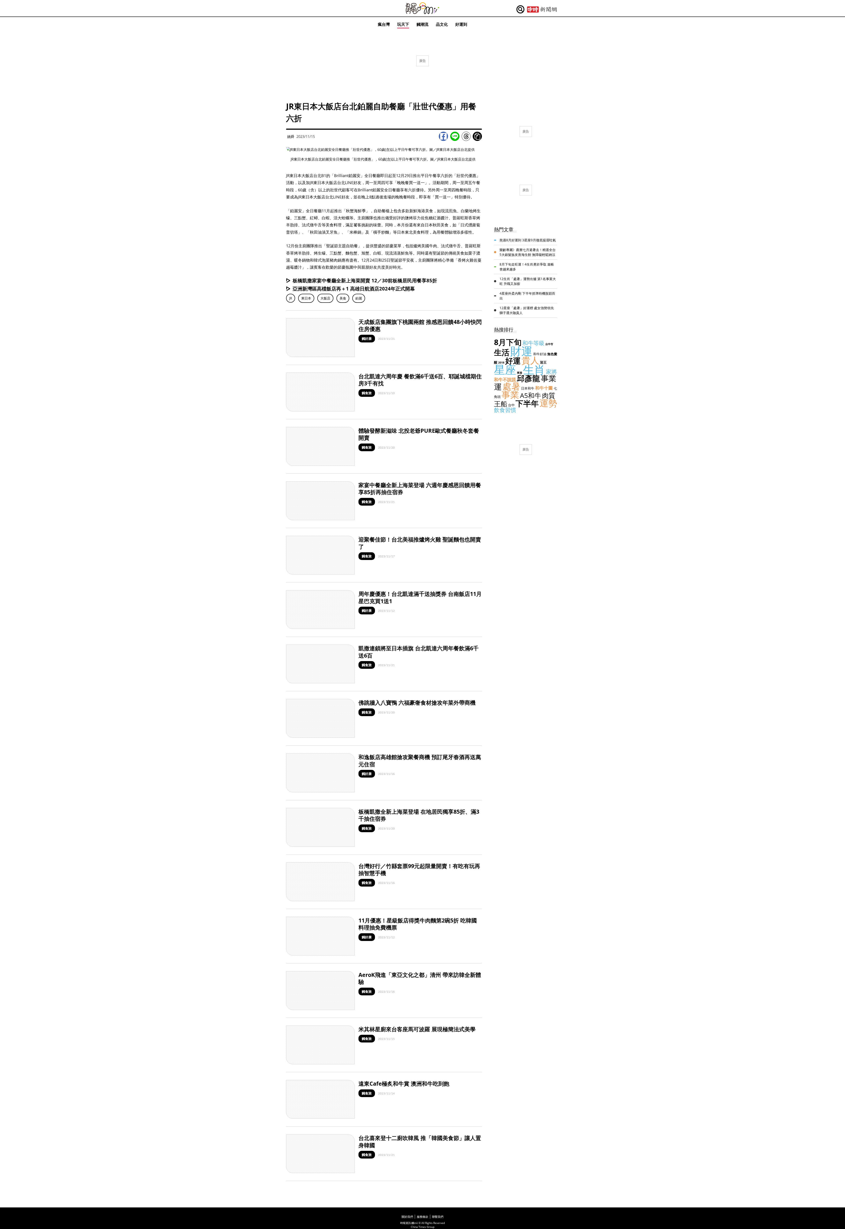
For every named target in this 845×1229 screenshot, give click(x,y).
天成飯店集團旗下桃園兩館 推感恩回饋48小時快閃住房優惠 (420, 325)
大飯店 (325, 298)
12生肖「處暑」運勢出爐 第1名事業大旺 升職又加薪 (528, 281)
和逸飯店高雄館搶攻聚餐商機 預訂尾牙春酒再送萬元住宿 (419, 760)
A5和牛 (530, 395)
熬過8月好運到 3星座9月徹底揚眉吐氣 (528, 240)
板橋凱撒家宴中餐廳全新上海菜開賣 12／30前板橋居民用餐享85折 (365, 280)
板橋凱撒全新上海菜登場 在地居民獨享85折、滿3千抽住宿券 (418, 815)
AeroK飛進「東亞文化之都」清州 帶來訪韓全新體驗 (419, 978)
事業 (510, 394)
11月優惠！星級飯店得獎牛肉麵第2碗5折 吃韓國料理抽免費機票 (417, 924)
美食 (343, 298)
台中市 (549, 344)
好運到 (461, 24)
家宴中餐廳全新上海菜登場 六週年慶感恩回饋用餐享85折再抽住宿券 (419, 488)
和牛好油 (539, 354)
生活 (501, 352)
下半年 (527, 403)
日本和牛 (527, 388)
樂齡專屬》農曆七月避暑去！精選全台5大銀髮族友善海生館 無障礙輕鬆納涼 (528, 252)
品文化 (442, 24)
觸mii (422, 8)
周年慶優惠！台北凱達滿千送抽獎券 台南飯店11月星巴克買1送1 (420, 597)
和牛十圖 (544, 388)
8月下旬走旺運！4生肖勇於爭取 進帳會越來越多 (527, 267)
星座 (505, 369)
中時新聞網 (542, 9)
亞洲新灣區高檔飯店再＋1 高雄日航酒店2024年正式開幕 (354, 288)
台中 (511, 405)
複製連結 (477, 136)
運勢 (548, 403)
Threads (466, 136)
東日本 (306, 298)
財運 (521, 351)
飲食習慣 (505, 410)
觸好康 (367, 338)
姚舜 (290, 136)
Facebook (443, 136)
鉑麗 (358, 298)
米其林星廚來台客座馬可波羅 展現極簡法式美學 (417, 1029)
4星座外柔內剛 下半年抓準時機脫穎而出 (527, 296)
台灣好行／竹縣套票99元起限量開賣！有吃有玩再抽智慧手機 (419, 869)
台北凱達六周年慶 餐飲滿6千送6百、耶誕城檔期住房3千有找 (420, 379)
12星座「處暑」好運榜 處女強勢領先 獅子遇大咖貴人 (527, 310)
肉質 (548, 395)
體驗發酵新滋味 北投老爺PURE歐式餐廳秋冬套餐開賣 (418, 434)
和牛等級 (533, 343)
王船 (500, 403)
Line (454, 136)
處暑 (511, 386)
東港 (519, 373)
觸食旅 (367, 393)
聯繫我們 (437, 1217)
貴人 (530, 360)
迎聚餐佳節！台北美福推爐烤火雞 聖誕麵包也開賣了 (419, 543)
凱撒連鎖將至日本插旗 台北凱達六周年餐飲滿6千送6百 (418, 651)
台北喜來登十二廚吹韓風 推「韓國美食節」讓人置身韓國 (419, 1141)
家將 (551, 371)
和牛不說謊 (505, 380)
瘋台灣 (384, 24)
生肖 (534, 369)
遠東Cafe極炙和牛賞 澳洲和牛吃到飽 (403, 1083)
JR (290, 298)
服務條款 (422, 1217)
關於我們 (407, 1217)
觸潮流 (422, 24)
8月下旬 (508, 342)
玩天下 (403, 24)
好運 (513, 360)
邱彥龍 (528, 378)
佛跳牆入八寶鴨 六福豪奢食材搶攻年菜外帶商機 (417, 702)
